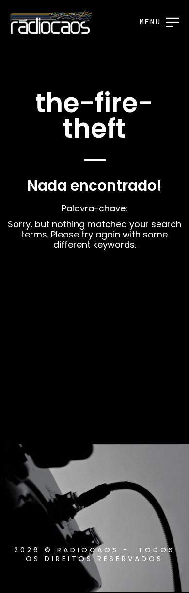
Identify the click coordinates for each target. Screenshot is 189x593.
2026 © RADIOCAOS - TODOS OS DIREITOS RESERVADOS (94, 554)
